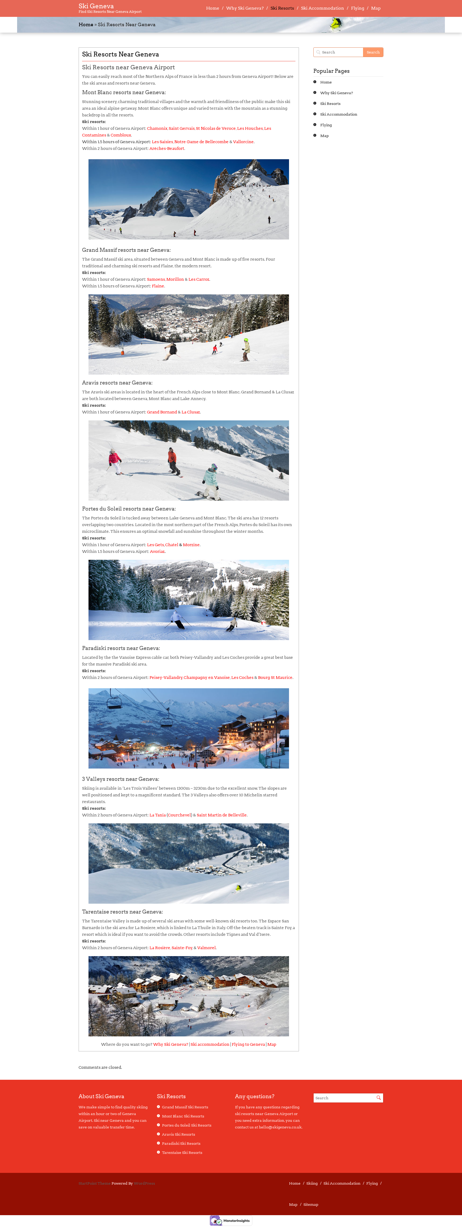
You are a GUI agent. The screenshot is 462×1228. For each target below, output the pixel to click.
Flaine (158, 286)
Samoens (156, 279)
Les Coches (242, 677)
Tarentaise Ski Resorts (182, 1152)
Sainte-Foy (182, 947)
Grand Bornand (162, 412)
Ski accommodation (210, 1044)
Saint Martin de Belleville (222, 815)
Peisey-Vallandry (166, 677)
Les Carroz (198, 279)
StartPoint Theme (95, 1183)
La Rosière (159, 947)
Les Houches (250, 128)
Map (376, 8)
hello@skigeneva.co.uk (280, 1127)
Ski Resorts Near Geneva (120, 54)
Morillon (175, 279)
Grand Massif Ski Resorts (185, 1107)
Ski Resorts (282, 8)
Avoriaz (157, 551)
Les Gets (155, 544)
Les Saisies (162, 141)
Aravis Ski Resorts (178, 1134)
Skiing (312, 1183)
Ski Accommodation (322, 8)
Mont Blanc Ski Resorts (183, 1116)
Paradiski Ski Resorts (181, 1143)
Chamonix (157, 128)
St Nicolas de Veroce (216, 128)
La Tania (157, 815)
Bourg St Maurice (275, 677)
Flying (357, 8)
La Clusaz (191, 412)
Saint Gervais (182, 128)
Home (212, 8)
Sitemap (310, 1204)
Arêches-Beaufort (166, 148)
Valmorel (206, 947)
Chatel (171, 544)
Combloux (121, 135)
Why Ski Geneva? (245, 8)
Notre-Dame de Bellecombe (201, 141)
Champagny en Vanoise (207, 677)
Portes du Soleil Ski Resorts (186, 1125)
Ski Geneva (96, 6)
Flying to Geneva (248, 1044)
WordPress (144, 1183)
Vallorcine (243, 141)
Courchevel (179, 815)
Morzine (191, 544)
